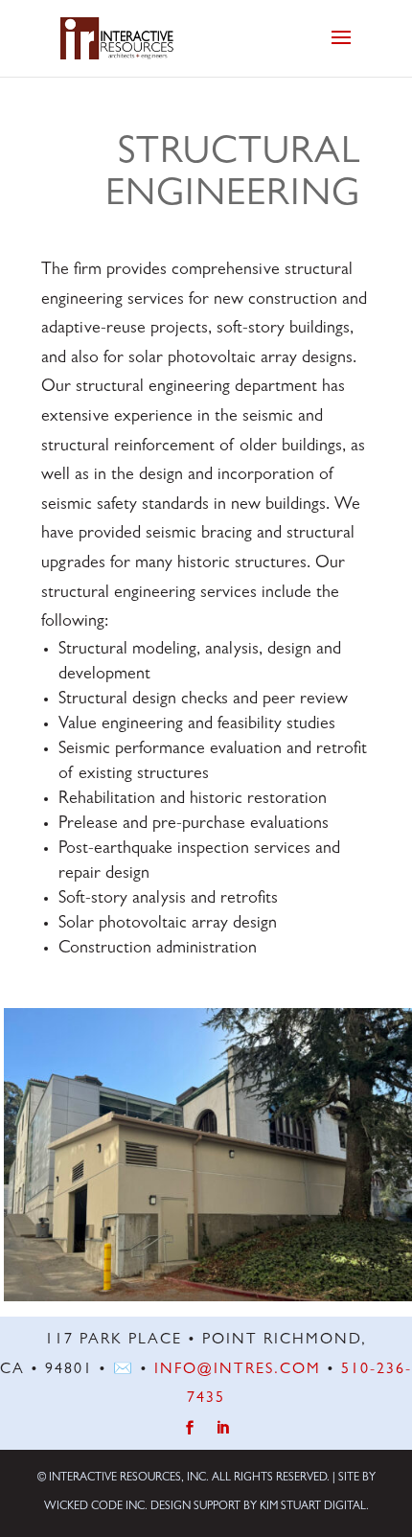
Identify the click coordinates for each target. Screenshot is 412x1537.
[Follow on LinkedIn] (223, 1428)
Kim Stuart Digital (313, 1507)
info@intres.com (237, 1370)
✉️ (123, 1370)
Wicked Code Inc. (96, 1507)
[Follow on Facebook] (190, 1428)
